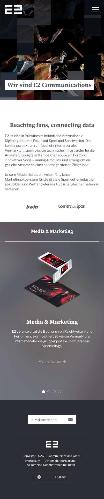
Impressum (32, 460)
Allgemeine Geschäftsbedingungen (51, 465)
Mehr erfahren (49, 361)
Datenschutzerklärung (60, 460)
